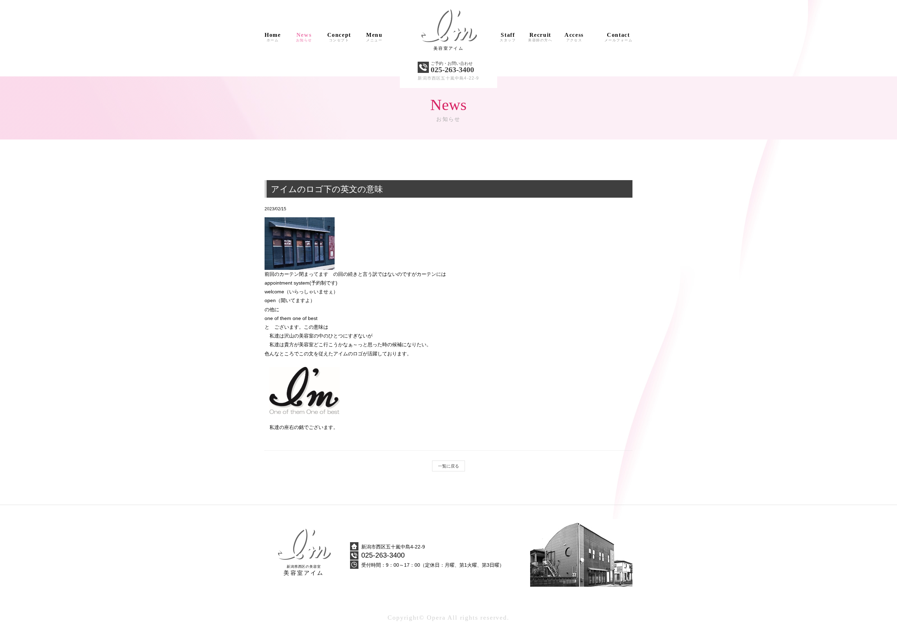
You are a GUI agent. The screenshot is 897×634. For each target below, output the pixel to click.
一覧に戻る (448, 466)
